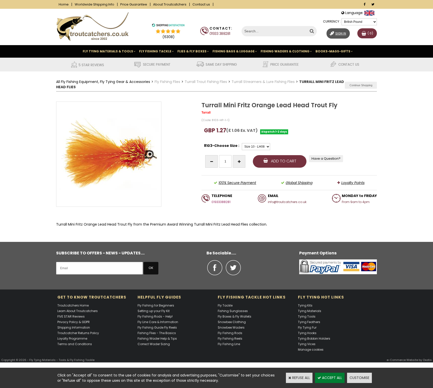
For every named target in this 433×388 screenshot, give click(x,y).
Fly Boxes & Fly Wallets (234, 316)
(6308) (168, 36)
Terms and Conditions (74, 344)
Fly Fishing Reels (230, 338)
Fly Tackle (225, 305)
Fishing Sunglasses (233, 311)
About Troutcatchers (169, 4)
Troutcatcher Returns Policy (78, 333)
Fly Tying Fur (307, 327)
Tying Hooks (307, 333)
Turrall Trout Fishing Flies (206, 81)
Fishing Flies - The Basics (157, 333)
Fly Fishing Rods (230, 333)
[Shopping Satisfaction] (168, 25)
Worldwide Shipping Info (94, 4)
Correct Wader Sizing (154, 344)
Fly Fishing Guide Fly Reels (157, 327)
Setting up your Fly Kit (154, 311)
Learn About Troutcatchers (77, 311)
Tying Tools (306, 316)
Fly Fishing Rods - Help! (155, 316)
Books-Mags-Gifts (332, 51)
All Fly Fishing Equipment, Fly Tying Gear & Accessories (103, 81)
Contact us (201, 4)
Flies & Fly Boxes (191, 51)
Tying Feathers (309, 322)
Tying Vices (306, 344)
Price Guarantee (133, 4)
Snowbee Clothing (232, 322)
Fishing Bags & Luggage (233, 51)
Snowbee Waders (231, 327)
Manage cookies (310, 349)
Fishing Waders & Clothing (285, 51)
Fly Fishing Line (229, 344)
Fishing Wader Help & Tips (157, 338)
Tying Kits (305, 305)
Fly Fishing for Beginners (156, 305)
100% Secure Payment (237, 182)
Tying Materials (309, 311)
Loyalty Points (353, 182)
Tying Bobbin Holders (314, 338)
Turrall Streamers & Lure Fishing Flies (263, 81)
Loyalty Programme (72, 338)
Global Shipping (299, 182)
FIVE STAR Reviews (71, 316)
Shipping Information (73, 327)
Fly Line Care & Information (158, 322)
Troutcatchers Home (73, 305)
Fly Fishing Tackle (155, 51)
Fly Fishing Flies (167, 81)
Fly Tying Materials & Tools (108, 51)
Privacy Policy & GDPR (73, 322)
